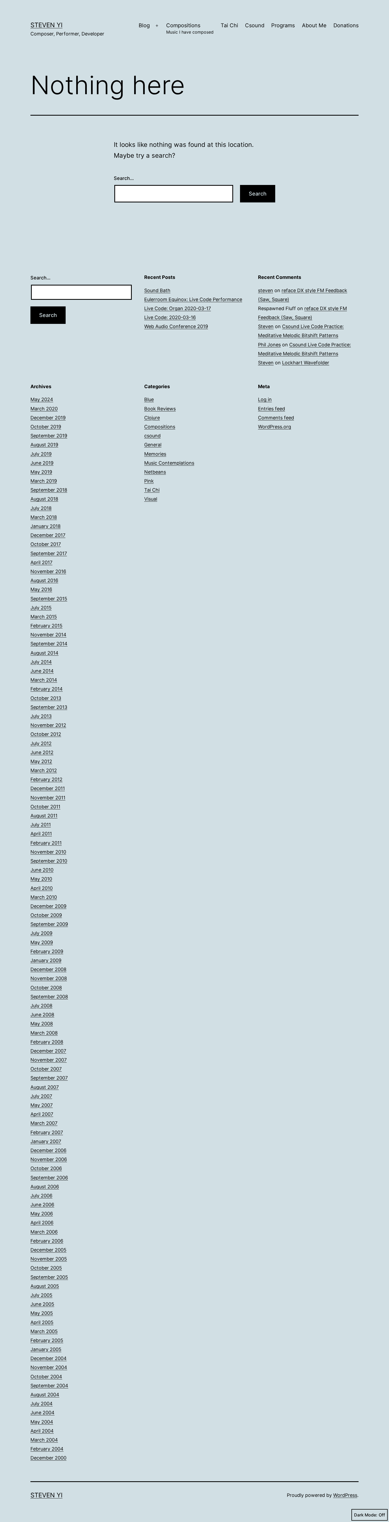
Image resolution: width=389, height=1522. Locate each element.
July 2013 (41, 716)
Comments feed (276, 417)
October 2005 (46, 1268)
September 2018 (48, 490)
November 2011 (47, 797)
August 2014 (44, 653)
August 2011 (43, 815)
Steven (266, 326)
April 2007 (41, 1114)
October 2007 (46, 1069)
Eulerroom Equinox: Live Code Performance (193, 299)
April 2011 (41, 833)
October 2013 (45, 698)
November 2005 (48, 1259)
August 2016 (44, 580)
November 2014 (48, 634)
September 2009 (49, 924)
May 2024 (41, 399)
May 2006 (41, 1213)
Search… (124, 178)
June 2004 (42, 1412)
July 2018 (41, 508)
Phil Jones (269, 344)
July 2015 (41, 607)
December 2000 (48, 1458)
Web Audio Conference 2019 (176, 326)
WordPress (345, 1495)
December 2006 (48, 1150)
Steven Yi (46, 25)
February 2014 (46, 689)
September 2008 (49, 996)
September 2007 (49, 1078)
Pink (149, 481)
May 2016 (41, 589)
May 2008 (41, 1023)
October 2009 (46, 915)
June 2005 (42, 1304)
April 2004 (42, 1431)
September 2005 (49, 1277)
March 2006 (44, 1232)
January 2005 (45, 1349)
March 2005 (44, 1331)
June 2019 (41, 463)
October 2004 (46, 1376)
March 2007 (43, 1123)
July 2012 (41, 743)
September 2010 (48, 861)
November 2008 (48, 978)
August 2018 (44, 499)
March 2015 (43, 616)
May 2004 (41, 1422)
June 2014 (42, 671)
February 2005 (46, 1340)
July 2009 (41, 933)
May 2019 (41, 472)
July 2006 (41, 1195)
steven (265, 290)
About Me (314, 25)
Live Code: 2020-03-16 (170, 317)
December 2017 (47, 535)
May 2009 (41, 942)
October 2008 (46, 987)
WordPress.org (274, 426)
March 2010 (43, 897)
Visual (150, 499)
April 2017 (41, 562)
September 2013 (48, 707)
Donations (346, 25)
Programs (283, 25)
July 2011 (40, 824)
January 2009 (45, 960)
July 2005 (41, 1295)
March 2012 (43, 770)
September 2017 (48, 553)
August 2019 (44, 444)
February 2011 (46, 843)
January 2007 (45, 1141)
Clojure (152, 417)
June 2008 (42, 1014)
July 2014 (41, 662)
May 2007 (41, 1105)
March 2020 (44, 408)
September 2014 (48, 643)
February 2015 (46, 625)
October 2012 (45, 734)
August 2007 (44, 1087)
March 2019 (43, 481)
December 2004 (48, 1358)
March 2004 (44, 1440)
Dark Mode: (365, 1515)
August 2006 (44, 1186)
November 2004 (48, 1367)
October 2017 (45, 544)
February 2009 (46, 951)
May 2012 (41, 761)
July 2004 (41, 1403)
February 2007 (46, 1132)
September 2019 (48, 435)
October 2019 (45, 426)
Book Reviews (160, 408)
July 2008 (41, 1005)
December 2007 (48, 1051)
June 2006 (42, 1204)
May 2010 (41, 879)
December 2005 (48, 1250)
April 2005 (41, 1322)
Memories (155, 454)
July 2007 (41, 1096)
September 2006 (49, 1177)
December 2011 (47, 788)
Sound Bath (157, 290)
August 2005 (44, 1286)
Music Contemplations (169, 463)
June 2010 (41, 870)
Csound (254, 25)
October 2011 (45, 806)
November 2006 (48, 1159)
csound (152, 435)
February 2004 (47, 1449)
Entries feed (271, 408)
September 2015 (48, 598)
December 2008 (48, 969)
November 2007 (48, 1060)
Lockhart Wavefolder (305, 362)
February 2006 (46, 1241)
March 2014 (43, 680)
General (152, 444)
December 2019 (48, 417)
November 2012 (48, 725)
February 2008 (46, 1042)
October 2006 (46, 1168)
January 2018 (45, 526)
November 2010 (48, 852)
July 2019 (41, 454)
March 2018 (43, 517)
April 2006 (41, 1222)
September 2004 (49, 1385)
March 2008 (44, 1033)
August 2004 (44, 1394)
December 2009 (48, 906)
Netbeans (155, 472)
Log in (265, 399)
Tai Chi (229, 25)
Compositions (190, 28)
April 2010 (41, 888)
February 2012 (46, 779)
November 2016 (48, 571)
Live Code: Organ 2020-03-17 (177, 308)
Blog (144, 25)
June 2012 (41, 752)
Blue (149, 399)
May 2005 (41, 1313)
